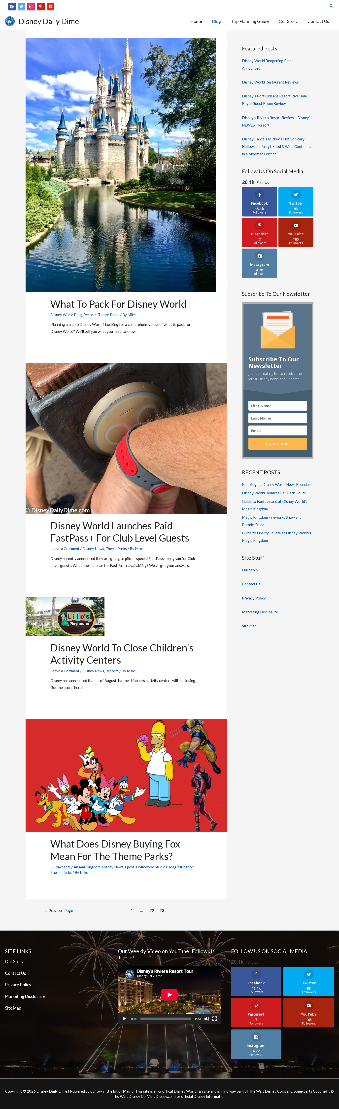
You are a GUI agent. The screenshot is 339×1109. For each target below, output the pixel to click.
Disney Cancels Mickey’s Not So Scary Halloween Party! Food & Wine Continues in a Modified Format (276, 146)
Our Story (250, 570)
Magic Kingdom (182, 867)
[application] (169, 995)
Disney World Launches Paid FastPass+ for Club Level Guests (119, 532)
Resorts (90, 314)
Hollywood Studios (151, 867)
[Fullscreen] (214, 1018)
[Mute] (206, 1018)
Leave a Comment (64, 548)
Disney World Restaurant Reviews (270, 82)
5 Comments (60, 867)
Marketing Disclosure (260, 612)
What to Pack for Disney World (118, 304)
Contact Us (251, 584)
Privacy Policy (254, 598)
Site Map (249, 626)
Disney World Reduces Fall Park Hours (274, 493)
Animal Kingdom (87, 867)
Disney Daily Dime (48, 21)
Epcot (130, 867)
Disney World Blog (66, 314)
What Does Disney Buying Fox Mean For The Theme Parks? (115, 850)
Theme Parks (108, 314)
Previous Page (58, 910)
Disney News (93, 548)
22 (152, 910)
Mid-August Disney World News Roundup (276, 484)
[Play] (124, 1018)
